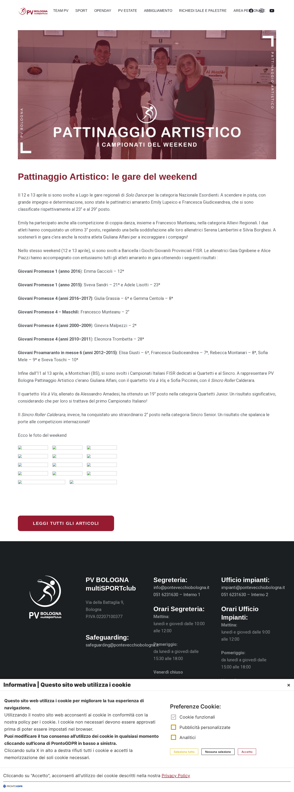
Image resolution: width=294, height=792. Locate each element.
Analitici (187, 737)
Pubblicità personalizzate (205, 727)
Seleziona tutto (184, 751)
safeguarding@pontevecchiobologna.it (122, 645)
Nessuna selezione (218, 751)
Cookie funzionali (197, 717)
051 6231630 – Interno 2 (244, 594)
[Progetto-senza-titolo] (33, 11)
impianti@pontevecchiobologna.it (253, 587)
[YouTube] (272, 10)
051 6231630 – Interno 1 (176, 594)
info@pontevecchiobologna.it (181, 587)
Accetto (246, 751)
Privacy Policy (176, 775)
